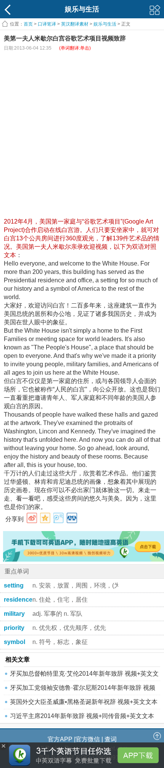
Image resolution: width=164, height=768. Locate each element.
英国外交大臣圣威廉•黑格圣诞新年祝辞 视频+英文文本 (84, 702)
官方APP (60, 739)
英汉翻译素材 (74, 24)
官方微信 (88, 739)
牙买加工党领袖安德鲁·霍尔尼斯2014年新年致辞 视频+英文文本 (82, 689)
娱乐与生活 (104, 24)
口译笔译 (47, 24)
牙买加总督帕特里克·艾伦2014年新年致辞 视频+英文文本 (84, 675)
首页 (28, 24)
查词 (111, 739)
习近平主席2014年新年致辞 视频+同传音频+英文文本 (82, 716)
